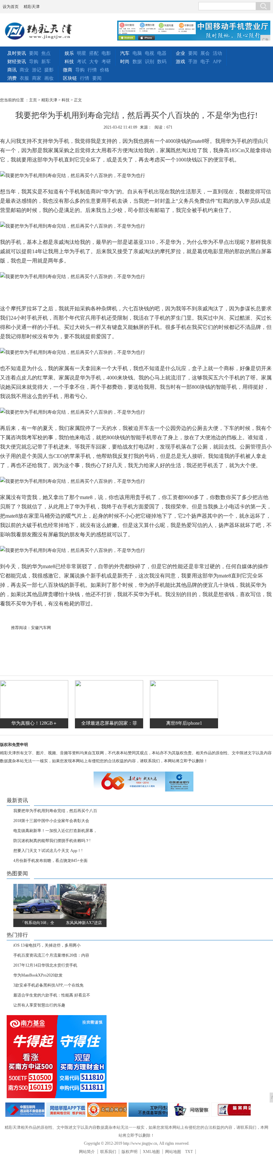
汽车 (125, 53)
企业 (180, 53)
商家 (36, 78)
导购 (33, 61)
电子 (205, 61)
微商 (67, 69)
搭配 (94, 53)
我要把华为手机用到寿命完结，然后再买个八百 (55, 810)
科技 (69, 61)
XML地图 (151, 1151)
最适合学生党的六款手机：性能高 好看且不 (51, 995)
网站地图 (173, 1151)
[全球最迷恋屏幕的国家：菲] (109, 716)
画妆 (49, 78)
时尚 (125, 61)
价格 (104, 69)
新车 (46, 61)
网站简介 (87, 1151)
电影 (106, 53)
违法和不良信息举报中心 (25, 1110)
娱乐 (69, 53)
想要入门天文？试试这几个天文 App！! (48, 850)
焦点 (46, 53)
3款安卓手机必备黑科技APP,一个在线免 (48, 985)
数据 (137, 61)
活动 (217, 53)
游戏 (180, 61)
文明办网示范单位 (107, 1110)
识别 (149, 61)
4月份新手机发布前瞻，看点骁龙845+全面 (50, 860)
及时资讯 (16, 53)
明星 (81, 53)
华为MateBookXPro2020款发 (38, 975)
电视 (149, 53)
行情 (92, 69)
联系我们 (108, 1151)
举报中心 (148, 1110)
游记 (36, 69)
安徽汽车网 (41, 627)
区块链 (70, 78)
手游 (192, 61)
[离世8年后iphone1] (184, 716)
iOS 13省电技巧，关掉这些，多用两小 (47, 945)
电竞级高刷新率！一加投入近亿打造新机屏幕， (55, 830)
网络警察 (189, 1110)
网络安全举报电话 (66, 1110)
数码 (161, 61)
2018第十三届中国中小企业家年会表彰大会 (51, 820)
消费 (12, 78)
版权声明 (129, 1151)
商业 (24, 69)
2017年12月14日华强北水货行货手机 (45, 965)
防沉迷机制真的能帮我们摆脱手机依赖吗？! (52, 840)
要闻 (33, 53)
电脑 (137, 53)
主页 (33, 100)
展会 (205, 53)
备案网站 (231, 1110)
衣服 (24, 78)
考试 (81, 61)
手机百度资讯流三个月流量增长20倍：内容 (51, 955)
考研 (106, 61)
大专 (94, 61)
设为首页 (11, 6)
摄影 (49, 69)
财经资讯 (16, 61)
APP (217, 61)
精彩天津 (32, 6)
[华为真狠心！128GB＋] (34, 716)
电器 (161, 53)
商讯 (12, 69)
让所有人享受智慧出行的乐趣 (39, 1005)
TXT (189, 1151)
